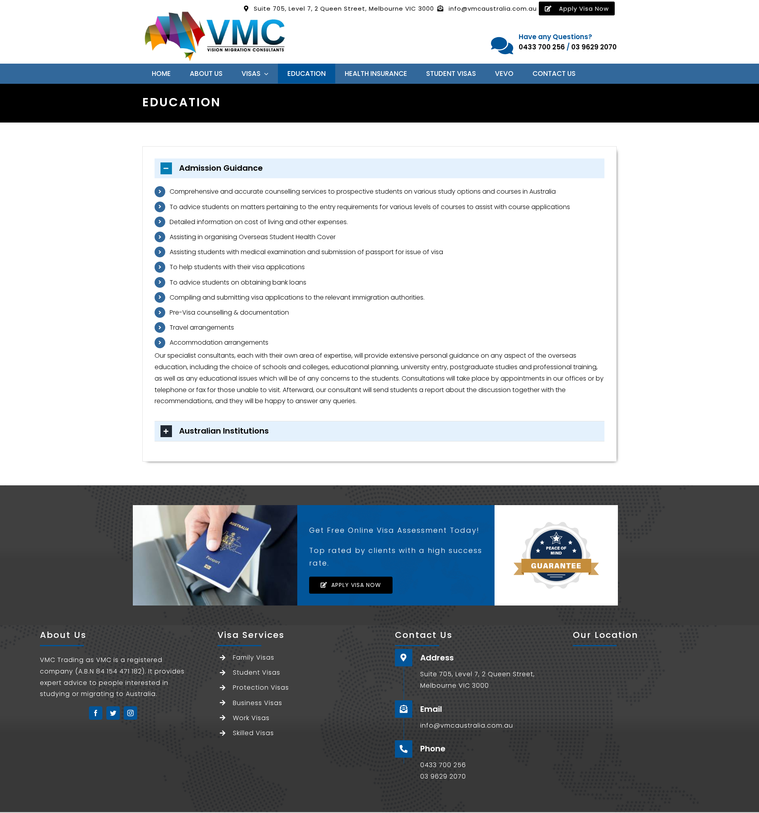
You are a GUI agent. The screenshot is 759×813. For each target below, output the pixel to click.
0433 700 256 (542, 47)
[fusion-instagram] (130, 713)
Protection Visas (261, 687)
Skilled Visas (253, 733)
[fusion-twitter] (113, 713)
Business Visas (257, 702)
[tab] (379, 168)
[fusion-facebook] (95, 713)
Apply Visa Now (584, 8)
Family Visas (253, 657)
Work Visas (251, 717)
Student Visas (256, 672)
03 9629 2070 (594, 47)
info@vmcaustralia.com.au (493, 8)
